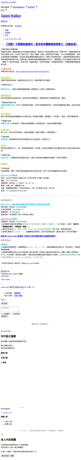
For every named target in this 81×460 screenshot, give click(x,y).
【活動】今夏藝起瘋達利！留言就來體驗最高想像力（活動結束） (41, 44)
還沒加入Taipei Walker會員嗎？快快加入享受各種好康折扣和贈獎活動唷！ (29, 236)
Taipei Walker (11, 15)
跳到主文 (4, 21)
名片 (6, 35)
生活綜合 (18, 26)
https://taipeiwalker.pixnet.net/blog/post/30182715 (33, 71)
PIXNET (24, 430)
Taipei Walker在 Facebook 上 (7, 412)
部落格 (7, 33)
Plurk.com (22, 407)
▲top (3, 299)
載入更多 (4, 303)
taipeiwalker (5, 276)
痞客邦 (17, 287)
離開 (12, 456)
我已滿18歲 (5, 456)
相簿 (6, 30)
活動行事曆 (18, 296)
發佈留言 (4, 316)
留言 (22, 287)
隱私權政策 (52, 430)
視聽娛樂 (17, 293)
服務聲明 (60, 430)
